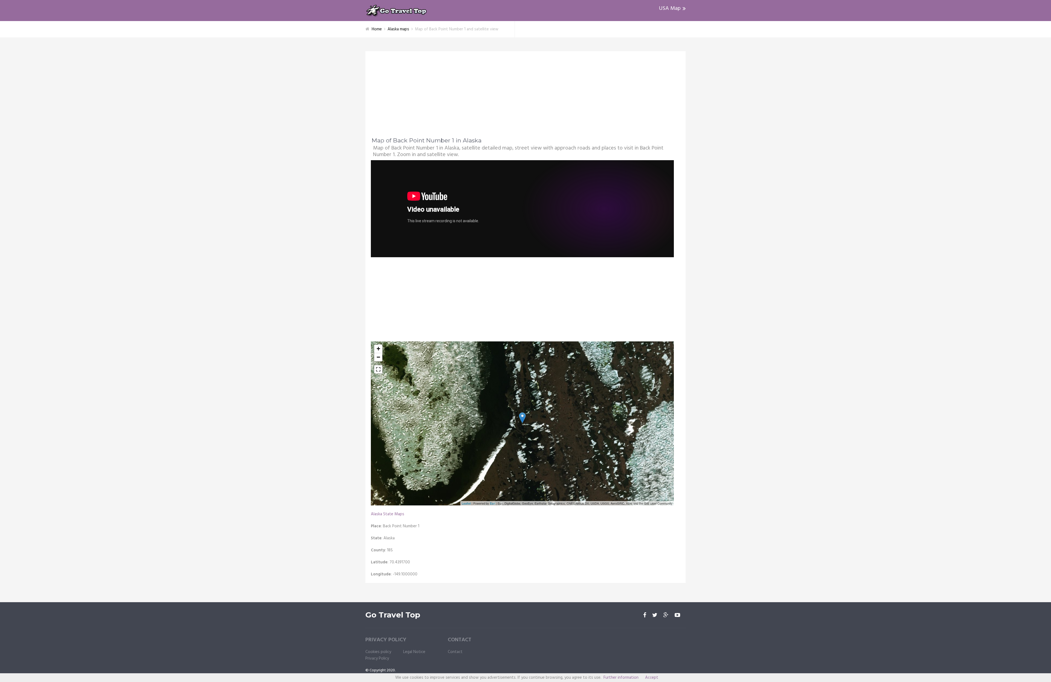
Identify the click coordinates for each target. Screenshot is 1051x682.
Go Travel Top (392, 614)
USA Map (670, 8)
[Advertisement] (525, 97)
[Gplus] (666, 615)
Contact (455, 652)
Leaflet (466, 503)
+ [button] (378, 348)
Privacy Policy (377, 658)
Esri (492, 503)
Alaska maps (398, 29)
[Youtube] (677, 615)
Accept (651, 677)
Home (377, 29)
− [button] (378, 357)
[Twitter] (654, 615)
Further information (621, 677)
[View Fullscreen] (378, 369)
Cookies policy (378, 652)
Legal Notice (414, 652)
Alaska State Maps (387, 514)
